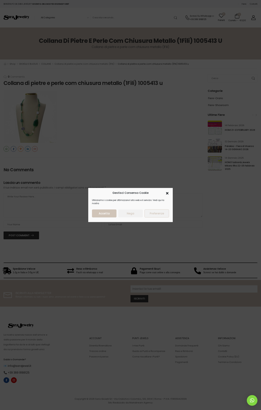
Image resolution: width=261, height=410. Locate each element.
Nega (130, 213)
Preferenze (157, 213)
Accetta (104, 213)
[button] (167, 193)
